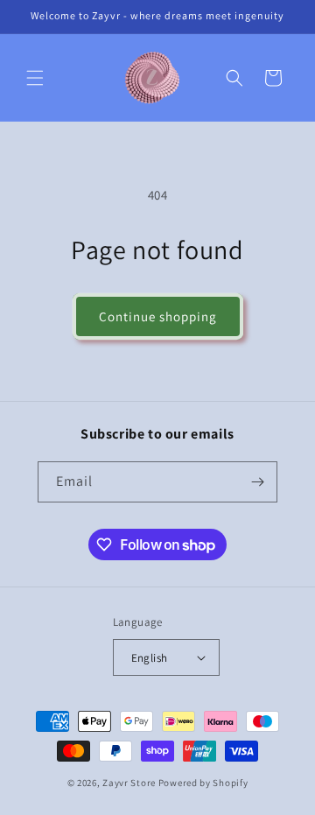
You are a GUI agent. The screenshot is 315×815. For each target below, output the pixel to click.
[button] (35, 78)
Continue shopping (158, 316)
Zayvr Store (129, 782)
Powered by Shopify (203, 782)
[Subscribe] (257, 481)
